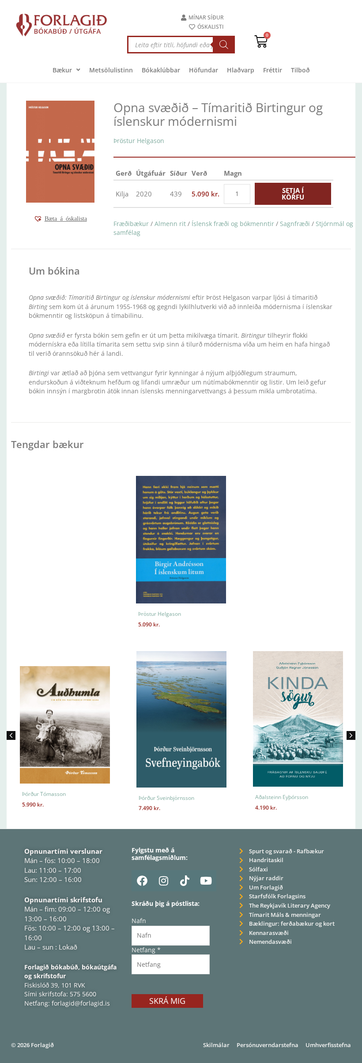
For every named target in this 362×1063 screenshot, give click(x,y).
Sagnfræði (295, 223)
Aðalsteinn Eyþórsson (207, 797)
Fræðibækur (131, 223)
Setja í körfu (293, 193)
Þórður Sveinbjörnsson (93, 798)
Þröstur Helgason (138, 140)
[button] (60, 218)
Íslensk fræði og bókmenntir (233, 223)
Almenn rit (170, 223)
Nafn (139, 920)
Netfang (146, 950)
